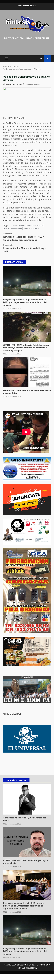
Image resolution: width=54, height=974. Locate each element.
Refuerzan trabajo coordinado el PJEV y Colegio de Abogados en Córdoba (23, 236)
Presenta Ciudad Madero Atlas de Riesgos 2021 (24, 248)
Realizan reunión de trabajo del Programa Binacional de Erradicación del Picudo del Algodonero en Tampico (27, 885)
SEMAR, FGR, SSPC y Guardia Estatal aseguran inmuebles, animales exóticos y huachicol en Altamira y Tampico (27, 327)
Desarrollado (43, 964)
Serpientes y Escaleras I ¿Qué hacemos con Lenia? (27, 799)
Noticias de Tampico (31, 228)
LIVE (47, 58)
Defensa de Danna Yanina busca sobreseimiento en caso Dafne (27, 372)
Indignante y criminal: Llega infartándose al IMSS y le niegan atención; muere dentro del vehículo (27, 281)
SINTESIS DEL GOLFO (13, 84)
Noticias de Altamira (17, 225)
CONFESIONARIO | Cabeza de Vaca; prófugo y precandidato (27, 842)
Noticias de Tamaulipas (13, 228)
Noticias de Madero (35, 225)
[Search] (41, 58)
